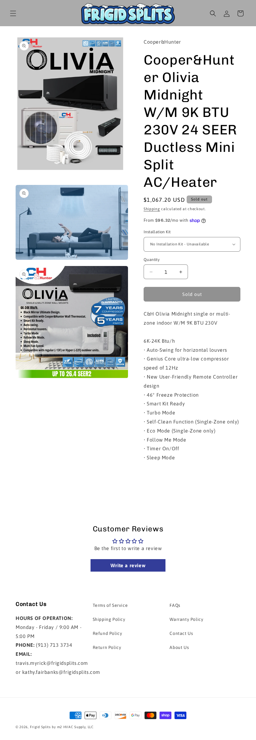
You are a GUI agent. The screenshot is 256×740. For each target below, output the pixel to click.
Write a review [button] (128, 565)
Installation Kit (157, 232)
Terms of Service (110, 605)
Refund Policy (107, 633)
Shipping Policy (109, 619)
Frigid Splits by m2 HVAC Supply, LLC (62, 727)
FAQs (175, 605)
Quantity (152, 259)
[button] (13, 13)
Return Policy (107, 647)
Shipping (152, 209)
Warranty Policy (186, 619)
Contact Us (181, 633)
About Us (179, 647)
